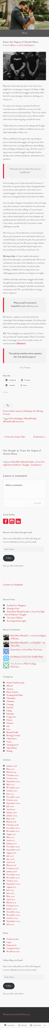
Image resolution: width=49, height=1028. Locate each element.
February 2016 (12, 868)
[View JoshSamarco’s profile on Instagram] (12, 521)
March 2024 (11, 772)
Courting (9, 704)
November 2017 (13, 831)
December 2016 (13, 846)
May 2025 (10, 769)
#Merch (9, 686)
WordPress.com (12, 951)
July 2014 (10, 924)
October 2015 (12, 881)
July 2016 (10, 856)
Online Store (11, 738)
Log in (8, 942)
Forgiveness (11, 717)
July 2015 (10, 890)
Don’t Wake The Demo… (33, 649)
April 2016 (10, 862)
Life (34, 411)
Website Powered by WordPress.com (16, 1014)
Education (10, 714)
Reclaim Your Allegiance (16, 605)
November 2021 (13, 787)
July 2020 (10, 806)
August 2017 (11, 834)
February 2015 (12, 905)
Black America (16, 411)
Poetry (9, 741)
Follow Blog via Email (12, 960)
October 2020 (12, 800)
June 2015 (10, 893)
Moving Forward (13, 735)
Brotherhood (38, 437)
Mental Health (12, 732)
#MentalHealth (30, 418)
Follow (9, 558)
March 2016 (11, 865)
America (9, 689)
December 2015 (13, 874)
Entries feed (11, 945)
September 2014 (13, 921)
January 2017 (11, 843)
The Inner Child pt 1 (15, 618)
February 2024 (12, 775)
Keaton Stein (15, 649)
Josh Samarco (29, 45)
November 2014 (13, 915)
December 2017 (13, 828)
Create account (12, 939)
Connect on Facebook (13, 585)
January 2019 (11, 815)
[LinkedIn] (18, 521)
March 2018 (11, 822)
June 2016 (10, 859)
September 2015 (13, 884)
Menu (24, 32)
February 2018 (12, 825)
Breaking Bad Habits (14, 695)
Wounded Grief (13, 608)
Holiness (9, 723)
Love (8, 729)
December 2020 (13, 797)
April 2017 (10, 840)
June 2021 (10, 794)
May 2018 (10, 818)
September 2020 (13, 803)
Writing (9, 751)
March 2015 (11, 902)
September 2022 (13, 781)
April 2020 (10, 809)
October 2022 (12, 778)
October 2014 (12, 918)
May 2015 (10, 896)
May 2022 (10, 784)
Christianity (27, 411)
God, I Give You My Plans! (32, 657)
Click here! (21, 343)
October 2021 (12, 791)
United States (11, 748)
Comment (37, 503)
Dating (9, 710)
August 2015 (11, 887)
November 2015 (13, 877)
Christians (10, 701)
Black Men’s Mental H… (20, 635)
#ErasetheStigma (16, 418)
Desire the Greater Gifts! (15, 437)
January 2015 (11, 909)
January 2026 (11, 766)
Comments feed (12, 948)
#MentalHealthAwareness (13, 421)
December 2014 (13, 912)
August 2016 (11, 853)
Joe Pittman (14, 657)
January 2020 (11, 812)
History (9, 720)
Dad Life (9, 707)
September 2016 (13, 850)
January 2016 (11, 871)
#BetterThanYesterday (15, 682)
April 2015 (10, 899)
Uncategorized (12, 745)
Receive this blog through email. (17, 533)
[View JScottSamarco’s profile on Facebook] (5, 521)
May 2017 (10, 837)
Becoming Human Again (16, 621)
